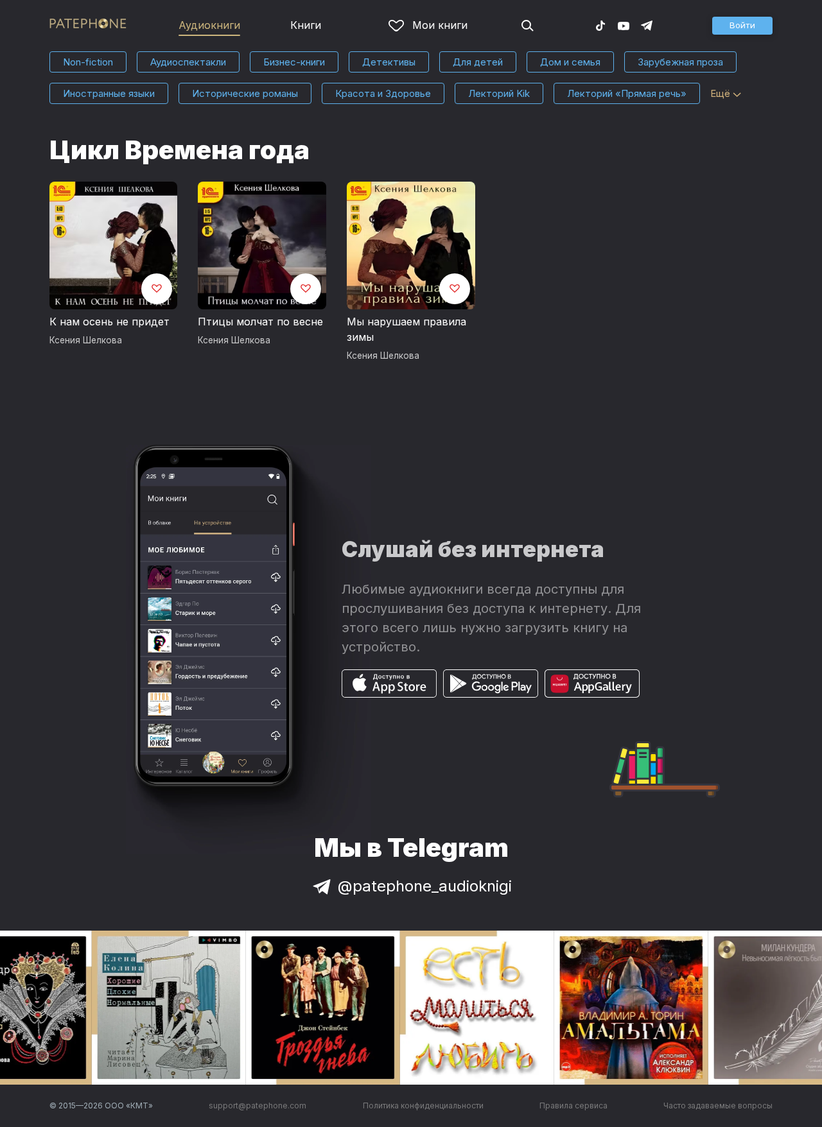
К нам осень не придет (109, 321)
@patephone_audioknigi (425, 886)
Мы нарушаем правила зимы (406, 329)
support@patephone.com (257, 1105)
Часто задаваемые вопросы (718, 1105)
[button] (742, 26)
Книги (305, 25)
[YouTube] (623, 25)
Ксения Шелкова (85, 340)
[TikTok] (600, 25)
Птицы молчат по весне (260, 321)
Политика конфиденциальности (423, 1105)
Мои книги (440, 25)
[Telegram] (646, 25)
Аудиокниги (209, 25)
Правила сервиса (573, 1105)
